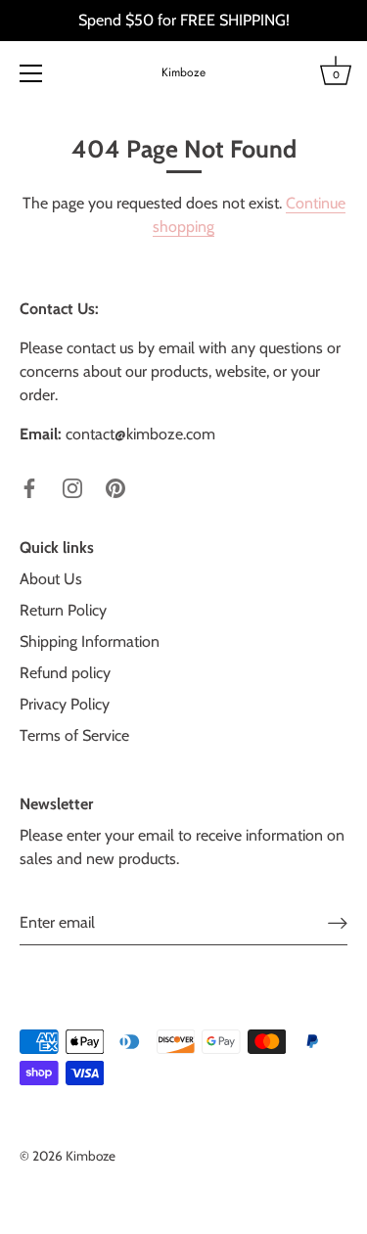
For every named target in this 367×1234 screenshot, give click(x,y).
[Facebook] (29, 487)
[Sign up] (337, 922)
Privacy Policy (65, 704)
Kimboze (183, 73)
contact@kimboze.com (140, 434)
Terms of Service (74, 735)
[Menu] (31, 73)
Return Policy (63, 610)
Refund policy (65, 672)
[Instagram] (72, 487)
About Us (51, 579)
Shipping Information (90, 641)
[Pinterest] (115, 487)
